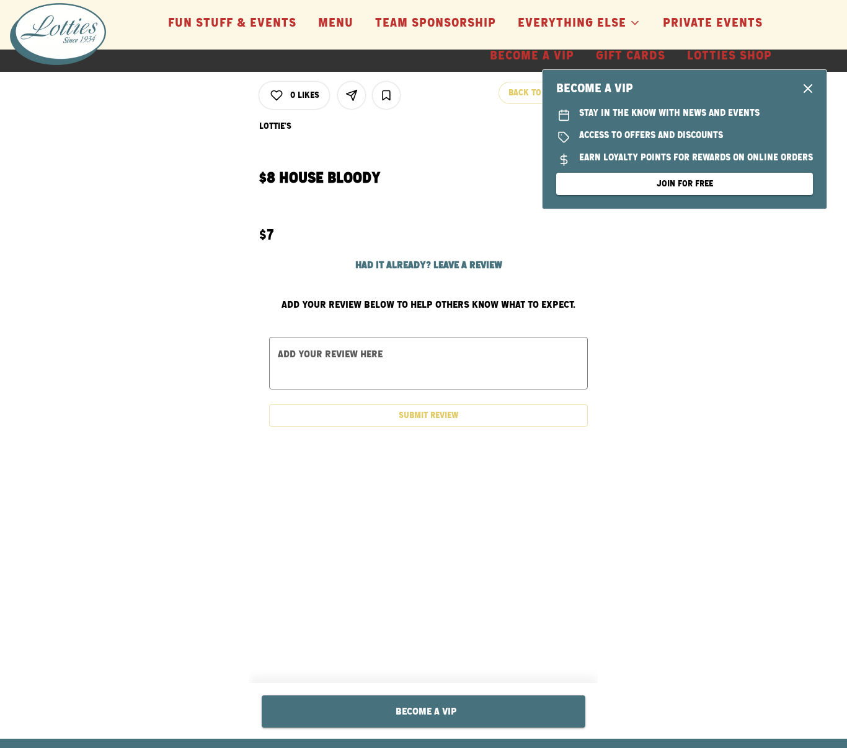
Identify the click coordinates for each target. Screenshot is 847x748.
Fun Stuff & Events (232, 23)
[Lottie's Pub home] (66, 34)
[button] (579, 18)
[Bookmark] (386, 95)
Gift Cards (630, 56)
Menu (335, 23)
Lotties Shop (729, 56)
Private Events (713, 23)
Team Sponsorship (435, 23)
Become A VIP (532, 56)
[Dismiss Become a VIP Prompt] (808, 88)
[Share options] (351, 95)
